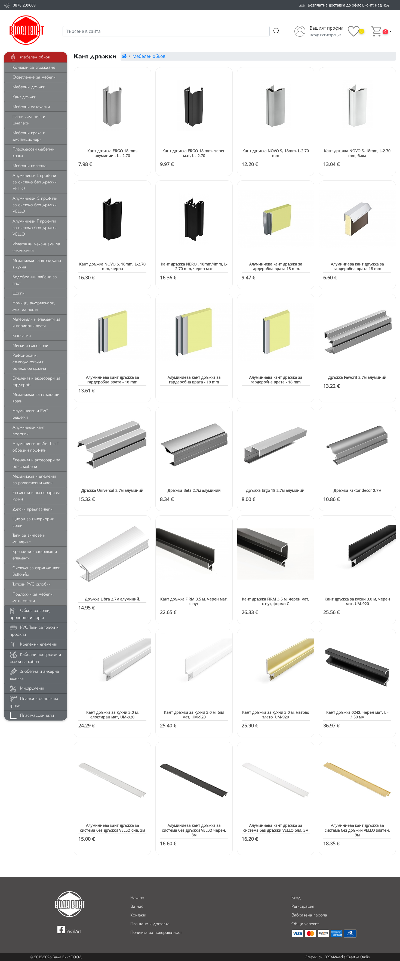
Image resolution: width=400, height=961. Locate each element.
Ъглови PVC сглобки (32, 584)
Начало (137, 897)
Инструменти (31, 688)
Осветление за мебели (34, 77)
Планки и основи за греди (34, 702)
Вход (296, 897)
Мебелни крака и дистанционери (29, 136)
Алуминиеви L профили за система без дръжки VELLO (35, 182)
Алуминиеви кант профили (28, 430)
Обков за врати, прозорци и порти (30, 614)
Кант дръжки (24, 97)
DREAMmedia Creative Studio (347, 957)
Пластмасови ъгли (36, 715)
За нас (136, 906)
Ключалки (22, 335)
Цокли (18, 293)
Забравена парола (309, 915)
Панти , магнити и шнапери (29, 119)
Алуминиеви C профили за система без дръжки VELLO (35, 204)
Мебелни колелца (30, 165)
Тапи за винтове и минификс (29, 538)
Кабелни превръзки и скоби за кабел (35, 658)
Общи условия (305, 924)
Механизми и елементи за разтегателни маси (34, 479)
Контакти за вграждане (34, 67)
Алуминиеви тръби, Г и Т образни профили (36, 446)
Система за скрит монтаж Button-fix (36, 571)
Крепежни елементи (38, 644)
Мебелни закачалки (31, 107)
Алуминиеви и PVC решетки (30, 414)
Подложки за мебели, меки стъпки (33, 597)
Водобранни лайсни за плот (35, 280)
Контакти (138, 915)
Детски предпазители (33, 509)
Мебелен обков (34, 57)
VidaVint (73, 931)
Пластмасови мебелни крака (33, 152)
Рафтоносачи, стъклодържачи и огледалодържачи (29, 361)
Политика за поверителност (155, 932)
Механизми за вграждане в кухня (37, 263)
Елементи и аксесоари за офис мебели (36, 463)
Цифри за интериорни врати (33, 522)
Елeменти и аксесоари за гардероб (36, 381)
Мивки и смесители (30, 345)
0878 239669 (24, 5)
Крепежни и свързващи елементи (35, 554)
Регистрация (302, 906)
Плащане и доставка (150, 924)
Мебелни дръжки (29, 87)
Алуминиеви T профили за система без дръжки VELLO (35, 227)
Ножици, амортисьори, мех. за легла (34, 306)
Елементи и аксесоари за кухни (36, 495)
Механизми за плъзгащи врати (36, 397)
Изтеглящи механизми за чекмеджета (36, 247)
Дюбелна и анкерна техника (34, 674)
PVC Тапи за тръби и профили (34, 630)
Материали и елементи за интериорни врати (36, 322)
